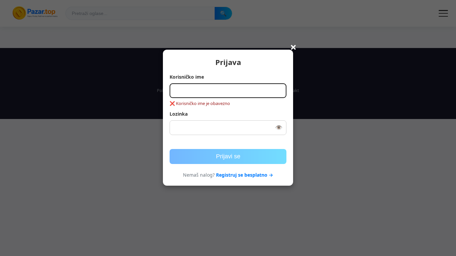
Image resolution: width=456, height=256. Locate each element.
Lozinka (179, 114)
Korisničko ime (187, 77)
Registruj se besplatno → (244, 175)
